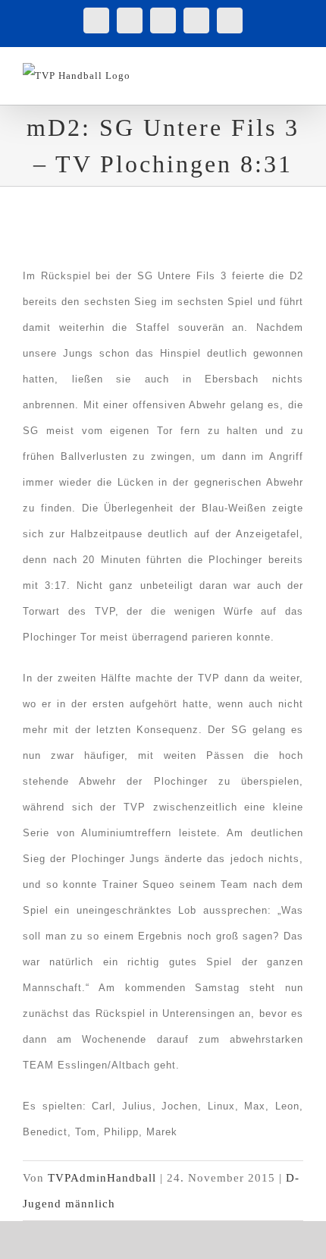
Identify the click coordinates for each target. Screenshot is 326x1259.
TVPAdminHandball (102, 1178)
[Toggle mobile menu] (296, 71)
